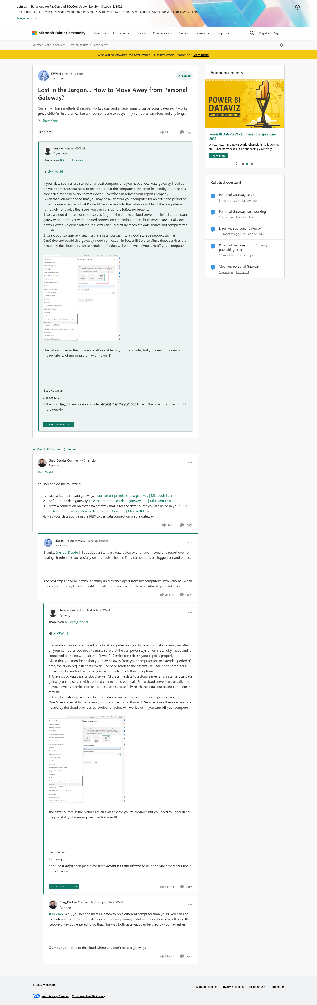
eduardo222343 (253, 234)
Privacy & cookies (232, 986)
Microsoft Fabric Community (48, 44)
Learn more (201, 55)
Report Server (100, 44)
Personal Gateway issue (236, 194)
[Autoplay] (237, 163)
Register (264, 33)
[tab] (243, 163)
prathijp (247, 255)
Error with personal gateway (240, 228)
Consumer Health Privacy (88, 996)
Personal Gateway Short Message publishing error (244, 247)
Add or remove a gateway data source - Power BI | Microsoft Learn (102, 511)
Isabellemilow (245, 217)
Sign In (278, 33)
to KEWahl (78, 148)
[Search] (251, 33)
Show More (50, 120)
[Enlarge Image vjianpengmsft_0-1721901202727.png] (81, 298)
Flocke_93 (242, 272)
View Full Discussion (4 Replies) (57, 449)
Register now (27, 18)
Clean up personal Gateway (239, 266)
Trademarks (276, 986)
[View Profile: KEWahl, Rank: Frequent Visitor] (43, 75)
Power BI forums (78, 44)
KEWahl (56, 73)
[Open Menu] (282, 45)
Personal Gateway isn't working (242, 211)
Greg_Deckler (73, 160)
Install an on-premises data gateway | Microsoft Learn (134, 495)
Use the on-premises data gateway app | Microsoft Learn (131, 500)
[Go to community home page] (58, 33)
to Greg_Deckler (98, 540)
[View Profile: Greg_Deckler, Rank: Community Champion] (42, 462)
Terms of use (256, 986)
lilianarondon (249, 200)
